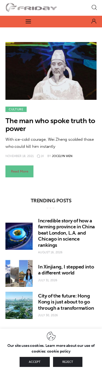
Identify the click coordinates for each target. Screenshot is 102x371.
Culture (16, 109)
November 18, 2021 (19, 156)
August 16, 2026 (50, 252)
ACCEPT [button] (35, 362)
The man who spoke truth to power (50, 125)
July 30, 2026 (48, 315)
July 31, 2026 (47, 280)
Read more (19, 171)
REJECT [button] (67, 362)
